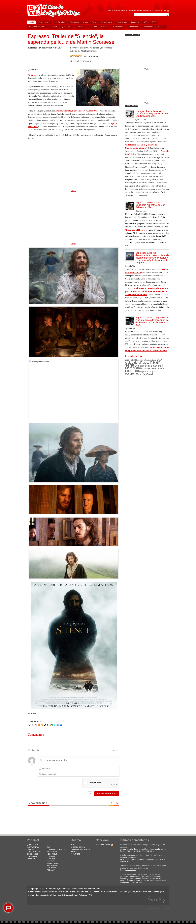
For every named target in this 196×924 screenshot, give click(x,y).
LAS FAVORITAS (33, 847)
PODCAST (51, 870)
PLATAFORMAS (32, 856)
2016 (127, 360)
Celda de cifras (135, 362)
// (161, 10)
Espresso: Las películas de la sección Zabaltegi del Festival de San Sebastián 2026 (152, 113)
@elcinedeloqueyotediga (39, 895)
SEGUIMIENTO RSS (103, 845)
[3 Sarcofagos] (76, 56)
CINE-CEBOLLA (52, 868)
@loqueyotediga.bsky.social (140, 892)
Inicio (109, 10)
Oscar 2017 (153, 371)
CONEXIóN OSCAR (34, 852)
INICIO (73, 845)
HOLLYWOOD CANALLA (56, 849)
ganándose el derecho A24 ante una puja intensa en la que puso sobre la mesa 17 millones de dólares (146, 291)
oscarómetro (133, 373)
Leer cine (132, 371)
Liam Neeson (78, 111)
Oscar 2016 (143, 371)
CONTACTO (75, 854)
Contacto (157, 10)
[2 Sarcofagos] (73, 56)
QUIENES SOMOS (78, 847)
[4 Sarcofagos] (78, 56)
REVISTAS (50, 861)
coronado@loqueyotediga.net (48, 892)
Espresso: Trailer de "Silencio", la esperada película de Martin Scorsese (71, 39)
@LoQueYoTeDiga (109, 892)
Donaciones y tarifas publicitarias (139, 10)
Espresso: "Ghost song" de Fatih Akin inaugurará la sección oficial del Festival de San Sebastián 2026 (152, 321)
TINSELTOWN (52, 852)
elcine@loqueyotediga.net (76, 892)
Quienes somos (119, 10)
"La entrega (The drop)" (137, 230)
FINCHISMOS (52, 865)
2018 (135, 360)
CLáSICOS (51, 856)
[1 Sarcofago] (71, 56)
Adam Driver (93, 111)
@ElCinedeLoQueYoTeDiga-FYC (77, 895)
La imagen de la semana (152, 368)
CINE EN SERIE (32, 854)
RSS (164, 10)
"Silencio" (33, 75)
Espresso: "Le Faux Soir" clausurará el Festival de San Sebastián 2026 (150, 205)
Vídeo (73, 191)
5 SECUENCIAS (52, 863)
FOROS (74, 852)
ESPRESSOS (31, 849)
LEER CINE (31, 858)
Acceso (115, 750)
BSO (159, 359)
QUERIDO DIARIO (33, 845)
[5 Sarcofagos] (80, 56)
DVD (48, 847)
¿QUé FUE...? (52, 854)
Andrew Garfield (63, 111)
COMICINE (51, 858)
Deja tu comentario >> (84, 61)
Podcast (147, 373)
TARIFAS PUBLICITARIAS (80, 849)
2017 (131, 360)
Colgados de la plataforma (148, 365)
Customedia (165, 908)
